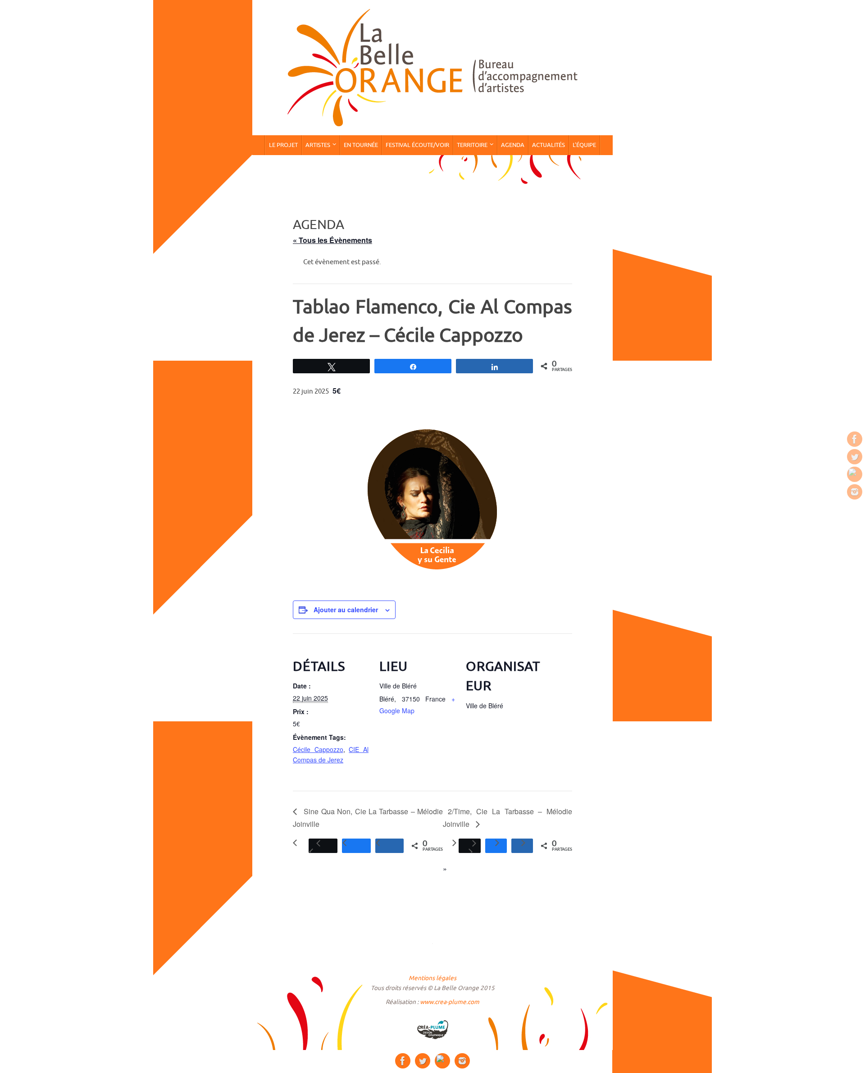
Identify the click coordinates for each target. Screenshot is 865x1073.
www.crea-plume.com (449, 1002)
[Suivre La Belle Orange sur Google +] (854, 474)
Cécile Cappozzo (318, 749)
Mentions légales (432, 978)
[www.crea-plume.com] (432, 1030)
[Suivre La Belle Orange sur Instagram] (854, 492)
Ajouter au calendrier (346, 609)
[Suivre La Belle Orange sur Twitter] (854, 456)
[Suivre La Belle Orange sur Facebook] (854, 439)
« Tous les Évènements (332, 240)
